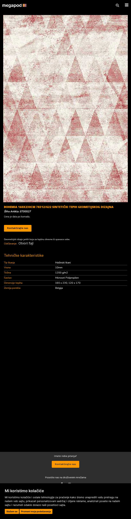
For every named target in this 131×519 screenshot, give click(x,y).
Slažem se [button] (11, 511)
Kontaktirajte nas (17, 228)
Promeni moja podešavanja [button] (36, 511)
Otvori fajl (26, 243)
